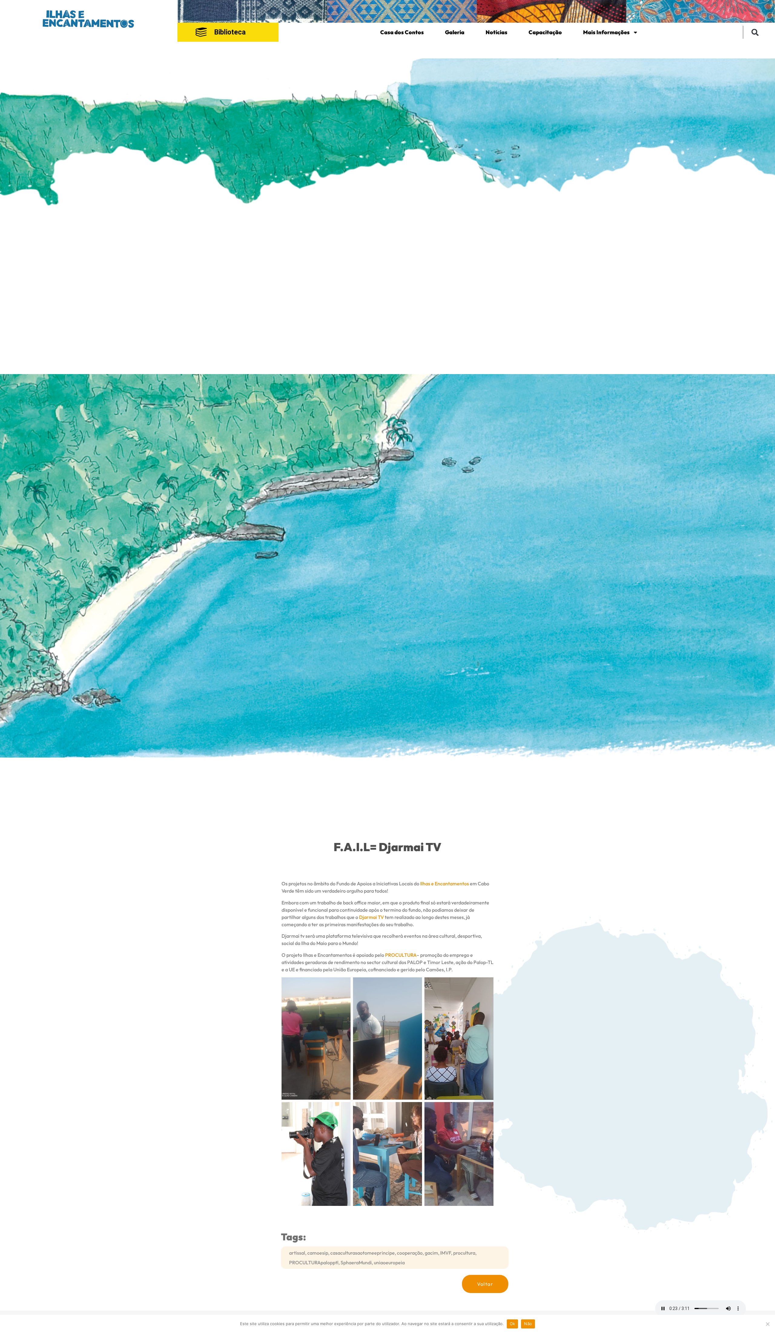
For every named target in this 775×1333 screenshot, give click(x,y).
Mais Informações (606, 32)
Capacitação (545, 32)
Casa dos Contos (402, 32)
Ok (512, 1323)
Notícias (496, 32)
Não (528, 1323)
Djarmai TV (371, 917)
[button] (755, 32)
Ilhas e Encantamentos (444, 883)
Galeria (454, 32)
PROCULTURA (401, 955)
